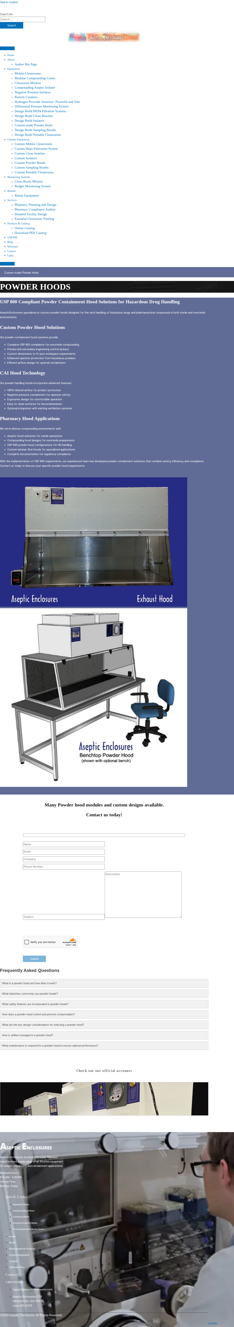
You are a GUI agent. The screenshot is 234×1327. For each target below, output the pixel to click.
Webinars (12, 246)
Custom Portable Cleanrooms (34, 172)
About (10, 59)
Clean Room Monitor (29, 181)
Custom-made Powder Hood (33, 125)
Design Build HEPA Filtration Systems (40, 111)
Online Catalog (25, 228)
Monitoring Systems (18, 177)
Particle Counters (26, 97)
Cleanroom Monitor (28, 83)
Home (10, 55)
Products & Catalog (18, 223)
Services (12, 200)
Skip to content (9, 2)
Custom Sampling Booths (32, 167)
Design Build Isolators (29, 120)
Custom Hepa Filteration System (36, 148)
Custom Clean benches (30, 153)
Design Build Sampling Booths (35, 130)
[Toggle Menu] (7, 48)
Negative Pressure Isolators (33, 92)
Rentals (11, 190)
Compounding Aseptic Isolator (35, 87)
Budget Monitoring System (33, 186)
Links (10, 255)
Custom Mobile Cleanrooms (33, 144)
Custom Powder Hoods (30, 163)
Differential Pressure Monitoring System (42, 106)
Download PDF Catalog (30, 233)
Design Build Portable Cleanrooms (38, 135)
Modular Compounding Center (35, 78)
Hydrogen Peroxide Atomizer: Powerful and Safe (47, 102)
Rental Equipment (27, 195)
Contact (11, 251)
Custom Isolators (26, 158)
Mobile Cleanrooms (28, 73)
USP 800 (12, 237)
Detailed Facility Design (31, 214)
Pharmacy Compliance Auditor (35, 209)
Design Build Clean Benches (34, 116)
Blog (10, 242)
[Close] (7, 264)
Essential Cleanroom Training (34, 219)
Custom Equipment (18, 139)
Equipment (13, 68)
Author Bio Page (26, 64)
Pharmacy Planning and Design (35, 204)
